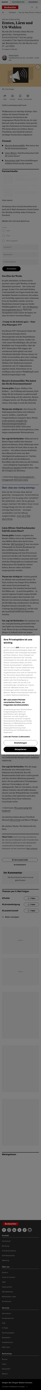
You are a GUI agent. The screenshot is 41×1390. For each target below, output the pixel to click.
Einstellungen (20, 743)
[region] (20, 695)
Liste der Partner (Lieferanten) (17, 737)
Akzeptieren (20, 749)
